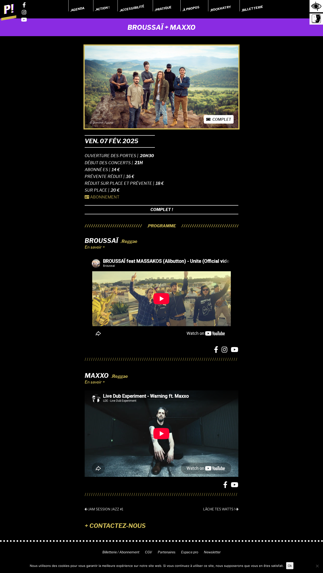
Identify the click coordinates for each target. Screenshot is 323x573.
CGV (148, 552)
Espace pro (189, 552)
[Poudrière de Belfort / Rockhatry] (8, 12)
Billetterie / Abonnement (120, 552)
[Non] (317, 566)
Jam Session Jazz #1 (105, 509)
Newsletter (212, 552)
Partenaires (166, 552)
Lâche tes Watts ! (219, 509)
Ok (290, 566)
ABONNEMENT (104, 197)
